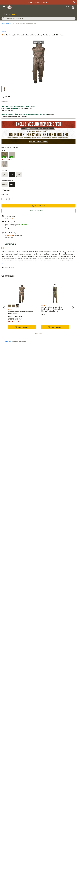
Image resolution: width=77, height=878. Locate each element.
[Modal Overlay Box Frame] (38, 439)
